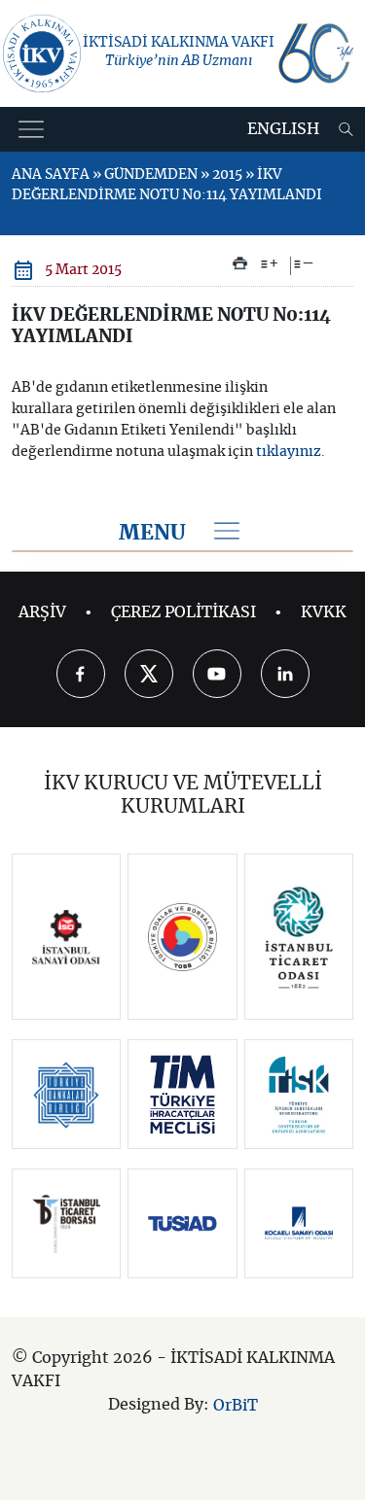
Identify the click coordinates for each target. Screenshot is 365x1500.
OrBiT (235, 1405)
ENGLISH (283, 129)
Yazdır (240, 263)
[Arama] (346, 129)
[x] (149, 673)
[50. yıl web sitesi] (314, 53)
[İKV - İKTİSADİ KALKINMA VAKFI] (42, 53)
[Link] (66, 937)
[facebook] (80, 673)
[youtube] (217, 673)
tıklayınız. (290, 452)
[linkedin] (285, 673)
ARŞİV (42, 612)
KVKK (324, 612)
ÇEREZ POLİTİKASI (183, 612)
